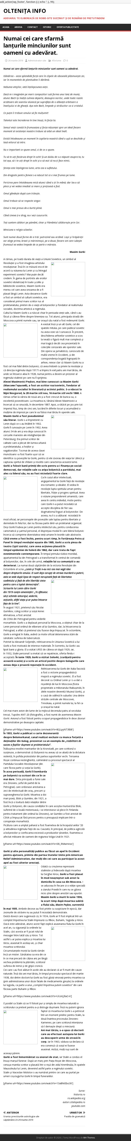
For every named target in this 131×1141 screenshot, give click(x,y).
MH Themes (89, 1137)
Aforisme (56, 60)
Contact (32, 27)
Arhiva (18, 27)
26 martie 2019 (15, 60)
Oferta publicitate (68, 27)
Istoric (47, 27)
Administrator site (37, 60)
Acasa (6, 27)
